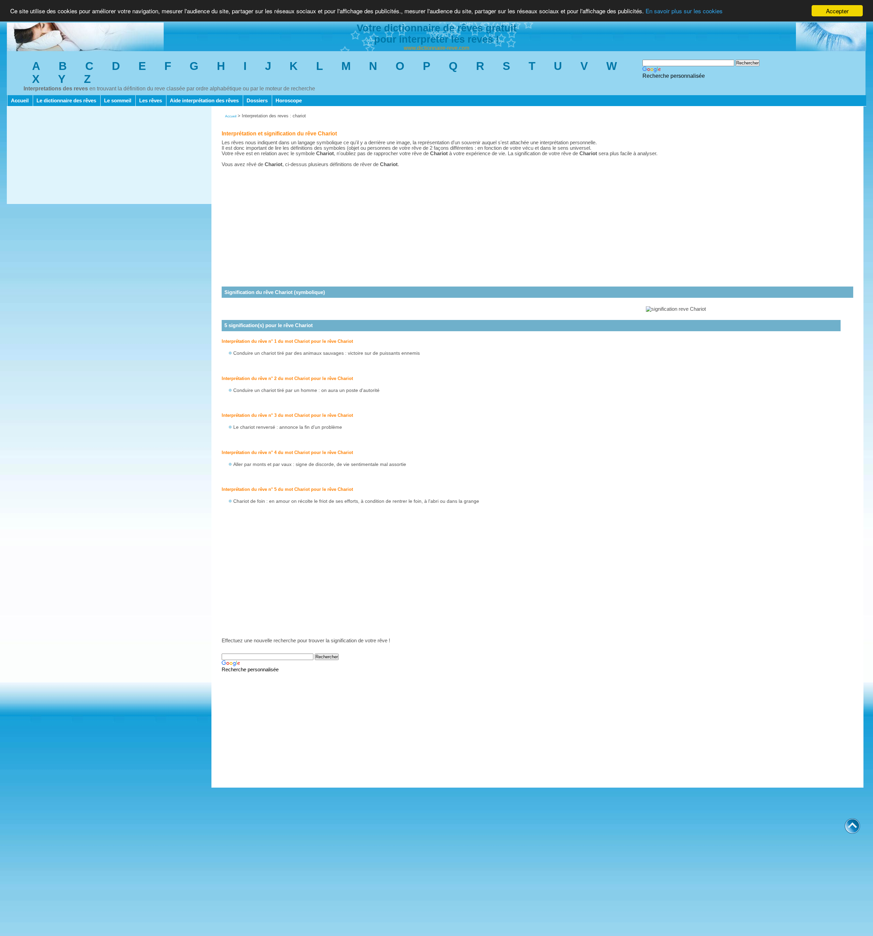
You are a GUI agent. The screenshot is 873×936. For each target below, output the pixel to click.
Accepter (837, 10)
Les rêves (150, 100)
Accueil (20, 100)
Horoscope (289, 100)
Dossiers (257, 100)
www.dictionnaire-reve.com (436, 48)
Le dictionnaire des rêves (66, 100)
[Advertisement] (109, 156)
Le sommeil (117, 100)
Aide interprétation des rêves (204, 100)
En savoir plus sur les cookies (684, 11)
